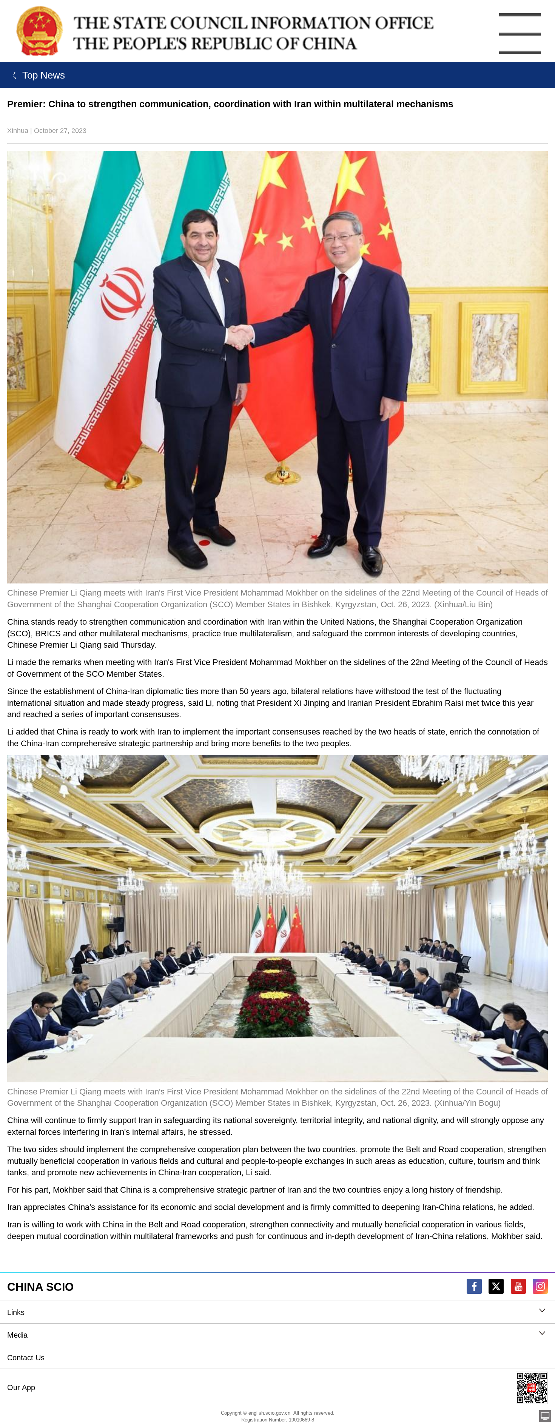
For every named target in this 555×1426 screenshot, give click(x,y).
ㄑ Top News (36, 75)
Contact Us (26, 1357)
